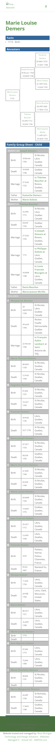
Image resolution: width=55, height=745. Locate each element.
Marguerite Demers (21, 300)
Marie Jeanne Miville (33, 291)
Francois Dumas (19, 544)
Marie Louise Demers (22, 491)
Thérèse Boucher (28, 204)
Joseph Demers (28, 150)
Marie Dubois (29, 199)
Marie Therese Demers (23, 358)
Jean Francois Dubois (22, 518)
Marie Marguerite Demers (25, 689)
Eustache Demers (32, 195)
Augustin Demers (20, 384)
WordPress (29, 727)
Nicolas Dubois (19, 574)
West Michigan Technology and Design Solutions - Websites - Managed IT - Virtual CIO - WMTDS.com (28, 736)
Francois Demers (20, 411)
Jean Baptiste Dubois (22, 643)
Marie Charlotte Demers (24, 464)
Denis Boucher (30, 287)
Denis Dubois (18, 604)
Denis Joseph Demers (22, 438)
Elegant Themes (28, 724)
